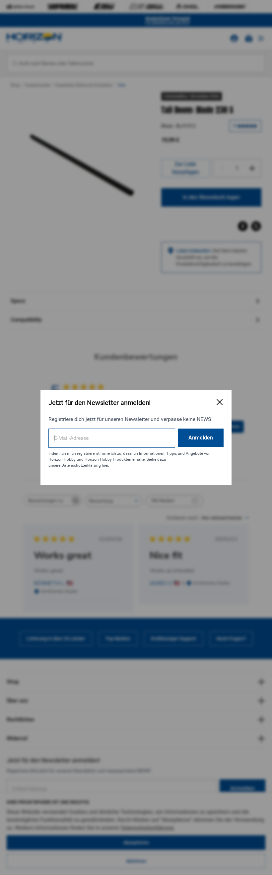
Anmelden (200, 438)
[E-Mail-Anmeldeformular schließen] (220, 402)
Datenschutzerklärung (81, 465)
